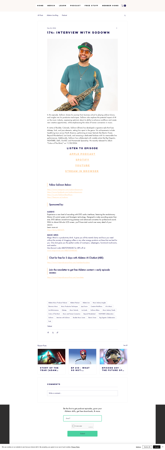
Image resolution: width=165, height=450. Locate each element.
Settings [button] (138, 447)
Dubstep (64, 310)
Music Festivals (74, 310)
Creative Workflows (96, 306)
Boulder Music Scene (79, 317)
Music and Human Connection (71, 314)
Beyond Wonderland (89, 314)
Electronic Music (53, 306)
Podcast (64, 15)
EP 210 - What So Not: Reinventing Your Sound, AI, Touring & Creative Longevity (82, 369)
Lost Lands (84, 310)
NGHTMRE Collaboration (106, 314)
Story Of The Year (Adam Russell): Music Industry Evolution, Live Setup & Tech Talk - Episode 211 (51, 369)
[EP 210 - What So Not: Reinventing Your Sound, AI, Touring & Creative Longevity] (82, 356)
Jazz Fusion (84, 306)
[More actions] (117, 28)
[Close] (163, 446)
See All (125, 345)
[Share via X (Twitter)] (53, 332)
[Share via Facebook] (48, 332)
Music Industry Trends (109, 310)
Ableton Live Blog (52, 15)
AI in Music (109, 306)
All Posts (40, 15)
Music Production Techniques (69, 306)
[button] (63, 6)
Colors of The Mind (54, 314)
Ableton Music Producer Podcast (57, 303)
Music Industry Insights (99, 303)
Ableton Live (86, 303)
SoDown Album (95, 310)
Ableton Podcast (74, 303)
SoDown (50, 317)
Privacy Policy (75, 447)
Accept (157, 447)
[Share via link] (57, 332)
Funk (49, 321)
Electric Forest (92, 317)
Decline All (147, 447)
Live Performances (53, 310)
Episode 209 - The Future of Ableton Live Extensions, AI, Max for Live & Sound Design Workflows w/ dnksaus (113, 369)
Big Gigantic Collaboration (107, 317)
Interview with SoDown (63, 317)
